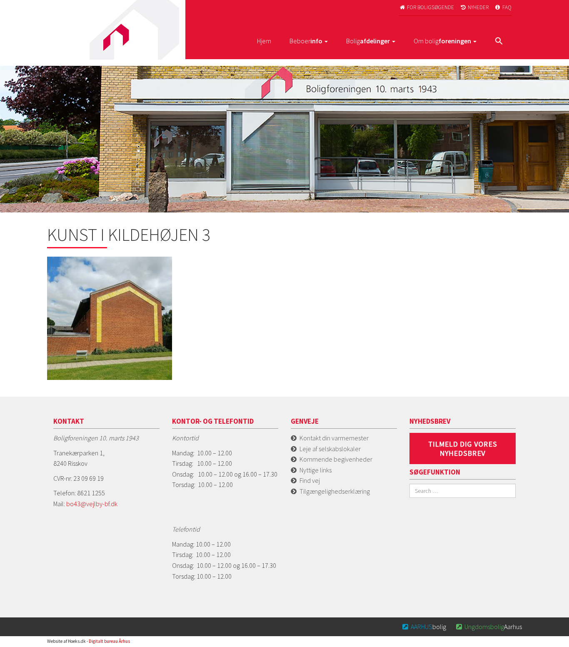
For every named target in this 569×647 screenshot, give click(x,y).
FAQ (503, 7)
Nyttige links (315, 470)
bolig (424, 626)
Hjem (264, 41)
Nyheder (475, 7)
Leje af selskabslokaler (330, 449)
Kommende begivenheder (335, 459)
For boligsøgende (427, 7)
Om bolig (442, 41)
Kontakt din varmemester (334, 438)
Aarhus (489, 626)
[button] (499, 41)
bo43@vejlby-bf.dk (91, 504)
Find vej (309, 480)
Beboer (305, 41)
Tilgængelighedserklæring (334, 491)
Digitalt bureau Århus (109, 641)
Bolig (368, 41)
